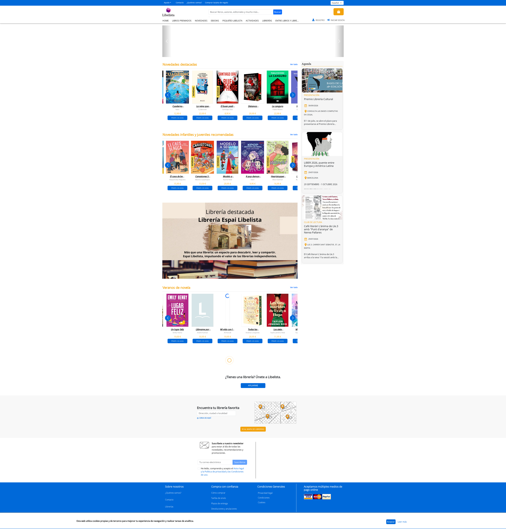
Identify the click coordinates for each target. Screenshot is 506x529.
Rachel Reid (227, 179)
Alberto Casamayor (202, 179)
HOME (165, 20)
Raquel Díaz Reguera (177, 179)
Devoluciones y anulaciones (224, 508)
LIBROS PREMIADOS (181, 20)
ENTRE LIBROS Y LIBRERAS (288, 20)
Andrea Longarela (252, 332)
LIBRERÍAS (267, 20)
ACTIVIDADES (252, 20)
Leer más (402, 521)
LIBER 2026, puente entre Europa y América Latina (319, 164)
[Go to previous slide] (168, 95)
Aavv (177, 109)
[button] (166, 41)
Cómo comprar (218, 492)
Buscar (277, 12)
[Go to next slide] (293, 95)
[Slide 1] (251, 54)
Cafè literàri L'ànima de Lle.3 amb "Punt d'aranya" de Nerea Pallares (321, 229)
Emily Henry (177, 332)
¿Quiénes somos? (194, 2)
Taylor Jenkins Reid (277, 332)
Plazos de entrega (219, 503)
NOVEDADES (201, 20)
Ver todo (294, 64)
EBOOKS (215, 20)
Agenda (306, 64)
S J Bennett (202, 109)
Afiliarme (253, 385)
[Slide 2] (254, 54)
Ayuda (166, 2)
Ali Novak (227, 332)
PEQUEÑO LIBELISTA (232, 20)
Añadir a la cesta (177, 118)
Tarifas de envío (218, 498)
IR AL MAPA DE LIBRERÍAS (253, 429)
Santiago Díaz (227, 109)
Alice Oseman (277, 179)
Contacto (180, 2)
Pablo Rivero (278, 109)
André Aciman (202, 332)
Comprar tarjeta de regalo (216, 2)
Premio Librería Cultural (318, 99)
